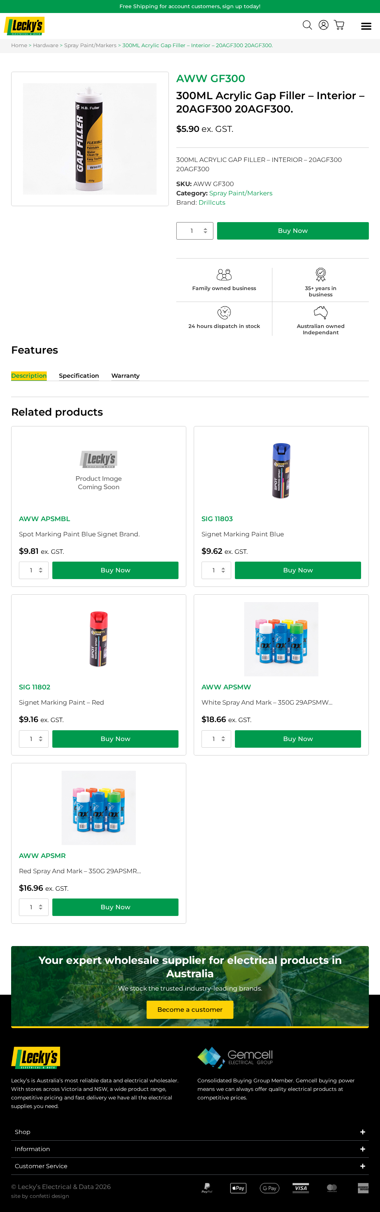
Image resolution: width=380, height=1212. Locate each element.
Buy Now (293, 230)
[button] (366, 26)
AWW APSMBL (44, 519)
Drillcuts (212, 202)
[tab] (29, 376)
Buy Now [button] (115, 570)
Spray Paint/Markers (90, 45)
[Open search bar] (308, 26)
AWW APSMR (42, 856)
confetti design (49, 1196)
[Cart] (339, 25)
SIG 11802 (34, 687)
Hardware (45, 45)
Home (19, 45)
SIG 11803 (217, 519)
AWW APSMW (226, 687)
